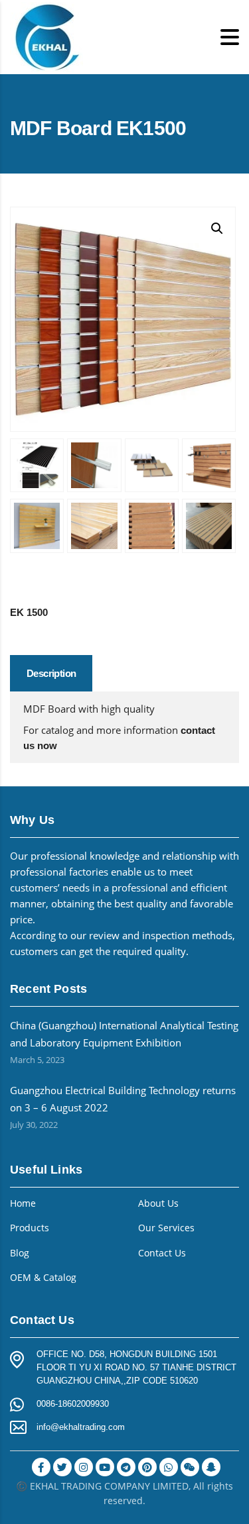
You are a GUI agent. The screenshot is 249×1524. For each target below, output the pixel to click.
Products (29, 1228)
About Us (158, 1203)
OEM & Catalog (43, 1278)
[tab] (51, 673)
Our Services (166, 1228)
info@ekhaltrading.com (81, 1427)
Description (51, 673)
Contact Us (162, 1253)
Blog (19, 1253)
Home (23, 1203)
